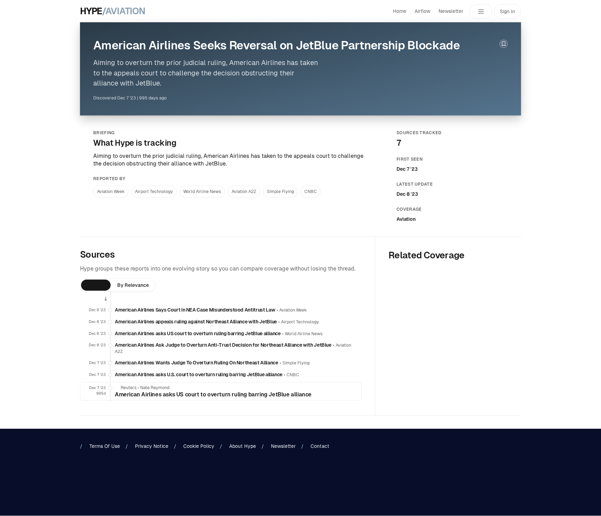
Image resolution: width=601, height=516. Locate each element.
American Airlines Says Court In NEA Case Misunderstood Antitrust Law (195, 310)
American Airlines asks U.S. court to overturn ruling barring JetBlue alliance (198, 374)
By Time (96, 285)
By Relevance (133, 285)
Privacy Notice (151, 446)
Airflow (422, 11)
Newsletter (451, 11)
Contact (320, 446)
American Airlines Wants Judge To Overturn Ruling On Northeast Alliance (196, 362)
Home (399, 11)
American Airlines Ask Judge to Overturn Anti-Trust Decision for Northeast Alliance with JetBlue (223, 345)
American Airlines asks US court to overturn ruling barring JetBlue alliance (198, 333)
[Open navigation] (481, 11)
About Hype (242, 446)
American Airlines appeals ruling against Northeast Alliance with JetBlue (196, 321)
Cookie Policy (198, 446)
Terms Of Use (104, 446)
